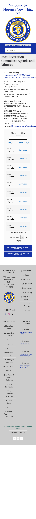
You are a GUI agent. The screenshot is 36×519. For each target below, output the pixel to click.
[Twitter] (12, 314)
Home (26, 275)
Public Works (9, 366)
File (9, 142)
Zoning (9, 407)
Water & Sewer (9, 401)
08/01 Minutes (10, 158)
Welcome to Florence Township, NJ (18, 9)
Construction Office (9, 334)
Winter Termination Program (9, 414)
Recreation (9, 371)
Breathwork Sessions (25, 367)
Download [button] (23, 150)
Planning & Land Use (9, 360)
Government (27, 284)
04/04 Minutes (10, 201)
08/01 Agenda (10, 175)
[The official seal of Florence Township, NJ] (18, 17)
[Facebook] (6, 314)
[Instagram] (9, 314)
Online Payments (9, 385)
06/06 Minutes (10, 150)
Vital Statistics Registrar (9, 394)
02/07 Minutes (10, 209)
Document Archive (27, 304)
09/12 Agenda (10, 167)
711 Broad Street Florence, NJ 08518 (9, 279)
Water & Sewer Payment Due (26, 355)
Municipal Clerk (9, 327)
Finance (9, 340)
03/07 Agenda (10, 226)
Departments (26, 288)
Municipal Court (9, 354)
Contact (27, 310)
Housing (9, 344)
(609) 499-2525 (9, 286)
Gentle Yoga (25, 344)
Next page (18, 241)
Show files (18, 133)
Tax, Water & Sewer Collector (9, 377)
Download (22, 142)
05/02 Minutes (10, 184)
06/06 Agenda (10, 192)
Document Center (27, 298)
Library (9, 348)
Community (27, 279)
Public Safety (27, 292)
